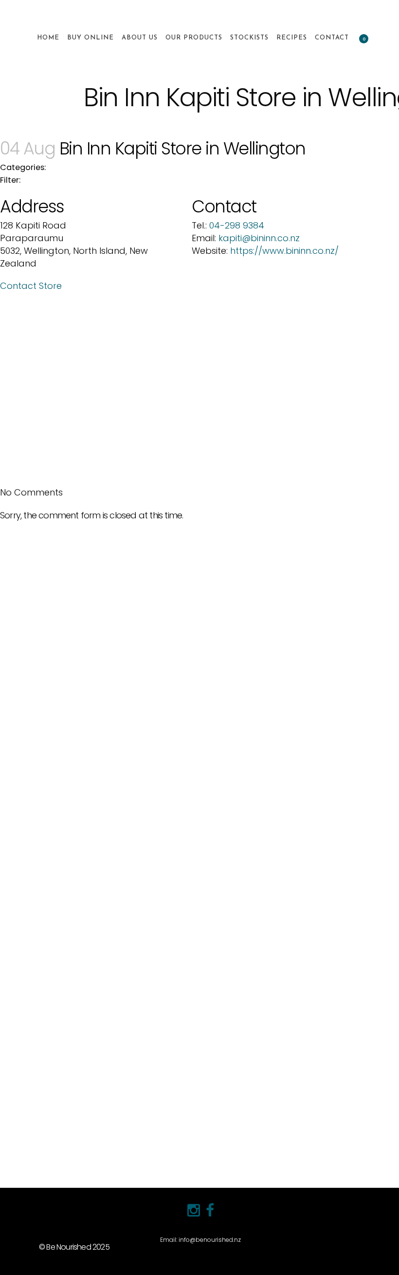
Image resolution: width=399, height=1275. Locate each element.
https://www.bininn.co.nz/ (284, 251)
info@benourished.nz (210, 1240)
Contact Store (31, 286)
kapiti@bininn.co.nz (259, 238)
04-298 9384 (236, 225)
